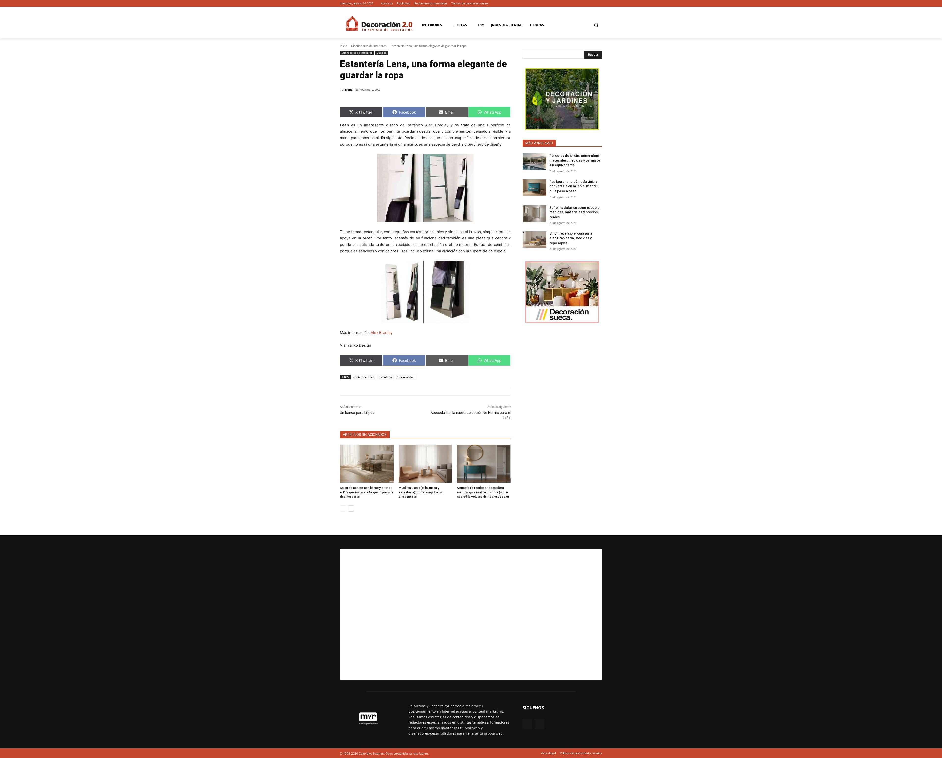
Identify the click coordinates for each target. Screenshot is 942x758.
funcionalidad (405, 377)
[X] (599, 3)
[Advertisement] (471, 614)
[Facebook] (592, 3)
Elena (349, 89)
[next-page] (351, 508)
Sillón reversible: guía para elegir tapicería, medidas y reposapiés (571, 238)
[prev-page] (343, 508)
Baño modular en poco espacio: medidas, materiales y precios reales (575, 212)
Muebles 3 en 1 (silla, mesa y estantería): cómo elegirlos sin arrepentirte (421, 492)
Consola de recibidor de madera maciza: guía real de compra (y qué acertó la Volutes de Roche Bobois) (483, 492)
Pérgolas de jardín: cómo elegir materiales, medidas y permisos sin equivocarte (575, 160)
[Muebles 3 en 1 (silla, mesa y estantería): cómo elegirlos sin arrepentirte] (425, 463)
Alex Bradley (381, 332)
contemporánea (363, 377)
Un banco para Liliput (357, 412)
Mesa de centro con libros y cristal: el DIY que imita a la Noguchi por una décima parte (366, 492)
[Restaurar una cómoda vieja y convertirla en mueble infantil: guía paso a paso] (534, 187)
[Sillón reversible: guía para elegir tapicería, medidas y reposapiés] (534, 239)
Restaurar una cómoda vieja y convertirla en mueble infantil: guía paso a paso (574, 186)
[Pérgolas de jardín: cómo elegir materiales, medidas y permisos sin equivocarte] (534, 161)
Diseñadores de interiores (369, 46)
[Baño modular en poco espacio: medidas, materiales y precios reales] (534, 213)
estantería (385, 377)
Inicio (343, 46)
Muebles (381, 52)
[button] (596, 25)
